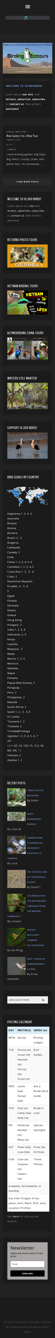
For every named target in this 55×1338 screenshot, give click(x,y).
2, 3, (27, 513)
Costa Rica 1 (15, 571)
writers (11, 210)
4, (26, 562)
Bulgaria (12, 542)
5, (29, 562)
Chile (10, 557)
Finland (12, 600)
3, (23, 562)
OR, (15, 750)
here (16, 1216)
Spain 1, (12, 711)
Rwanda (12, 702)
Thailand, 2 (14, 726)
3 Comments (12, 149)
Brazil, (11, 538)
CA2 (26, 745)
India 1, (12, 629)
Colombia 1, (15, 567)
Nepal (11, 673)
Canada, (12, 552)
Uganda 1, (14, 736)
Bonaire (12, 533)
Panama (12, 678)
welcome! (12, 109)
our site (27, 94)
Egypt (11, 596)
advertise (24, 99)
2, (18, 538)
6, (34, 736)
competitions (20, 132)
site (31, 206)
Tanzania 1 (14, 721)
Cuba (10, 576)
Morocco (12, 663)
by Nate (10, 144)
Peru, (11, 692)
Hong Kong (14, 620)
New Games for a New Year (22, 136)
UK (9, 740)
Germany (13, 605)
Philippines (14, 697)
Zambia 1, (14, 760)
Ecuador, (13, 586)
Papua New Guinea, (19, 682)
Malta (11, 653)
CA (20, 745)
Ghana (11, 610)
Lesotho (12, 644)
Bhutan (12, 523)
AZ (15, 745)
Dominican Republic (20, 581)
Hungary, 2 (14, 624)
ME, (10, 750)
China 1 (12, 562)
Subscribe (27, 1273)
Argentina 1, (15, 513)
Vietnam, (13, 755)
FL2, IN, (39, 745)
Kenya (11, 639)
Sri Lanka (13, 716)
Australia (13, 518)
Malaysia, (14, 649)
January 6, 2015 (13, 140)
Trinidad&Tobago (18, 731)
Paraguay (13, 687)
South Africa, (16, 707)
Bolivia (11, 528)
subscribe (38, 99)
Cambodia (13, 547)
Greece (11, 615)
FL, (32, 745)
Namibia (12, 668)
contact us (17, 215)
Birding (10, 132)
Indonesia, (14, 634)
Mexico (11, 658)
